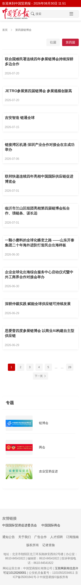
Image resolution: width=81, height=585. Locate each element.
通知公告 (8, 537)
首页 (5, 29)
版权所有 (32, 545)
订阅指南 (72, 537)
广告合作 (40, 537)
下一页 (39, 376)
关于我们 (24, 537)
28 (69, 367)
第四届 (70, 42)
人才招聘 (56, 537)
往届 (53, 42)
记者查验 (48, 545)
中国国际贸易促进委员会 (19, 525)
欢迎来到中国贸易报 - (34, 3)
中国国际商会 (50, 525)
